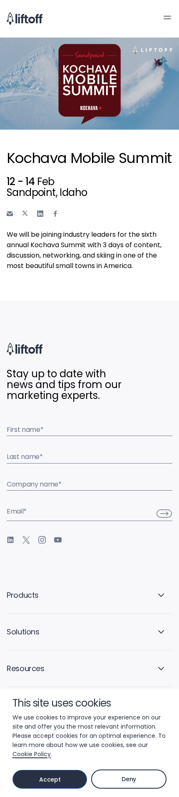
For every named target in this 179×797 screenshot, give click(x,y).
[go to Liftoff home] (24, 19)
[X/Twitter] (26, 540)
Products (23, 595)
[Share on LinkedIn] (40, 214)
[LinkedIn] (10, 540)
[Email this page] (10, 214)
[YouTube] (58, 540)
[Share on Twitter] (24, 213)
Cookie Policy (31, 754)
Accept (49, 779)
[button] (167, 18)
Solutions (23, 632)
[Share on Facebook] (55, 214)
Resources (26, 668)
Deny (129, 779)
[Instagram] (42, 540)
